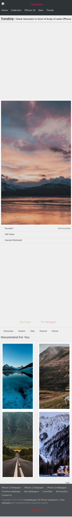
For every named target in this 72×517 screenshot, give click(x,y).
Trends (50, 10)
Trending (7, 18)
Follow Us (38, 510)
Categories (36, 4)
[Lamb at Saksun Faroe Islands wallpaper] (54, 376)
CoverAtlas (48, 491)
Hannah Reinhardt (13, 240)
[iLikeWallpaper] (14, 4)
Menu (68, 10)
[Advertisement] (36, 61)
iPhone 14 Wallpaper (56, 488)
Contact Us (7, 495)
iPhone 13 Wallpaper (34, 488)
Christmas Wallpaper (11, 491)
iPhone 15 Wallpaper (11, 488)
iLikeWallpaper (30, 500)
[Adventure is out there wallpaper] (18, 444)
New (41, 10)
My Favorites (62, 491)
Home (5, 10)
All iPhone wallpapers (48, 500)
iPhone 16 (30, 10)
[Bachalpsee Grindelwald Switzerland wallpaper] (18, 376)
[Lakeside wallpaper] (54, 444)
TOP (67, 483)
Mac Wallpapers (31, 491)
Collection (16, 10)
